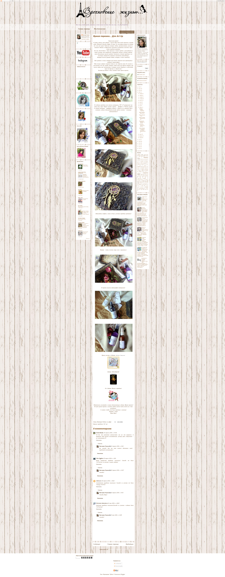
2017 (139, 140)
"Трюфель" (120, 107)
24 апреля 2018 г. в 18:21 (117, 446)
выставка (138, 160)
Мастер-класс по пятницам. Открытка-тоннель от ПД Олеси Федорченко (86, 225)
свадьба (143, 180)
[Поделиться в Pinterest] (122, 422)
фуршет (138, 185)
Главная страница (84, 29)
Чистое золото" (128, 107)
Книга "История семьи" (142, 115)
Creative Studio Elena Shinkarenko (82, 173)
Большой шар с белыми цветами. (85, 165)
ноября (141, 95)
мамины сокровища (144, 169)
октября (141, 97)
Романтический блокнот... (145, 218)
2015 (139, 143)
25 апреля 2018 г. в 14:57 (117, 470)
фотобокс (141, 183)
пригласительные (140, 179)
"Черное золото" (108, 107)
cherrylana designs (81, 218)
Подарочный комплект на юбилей (142, 122)
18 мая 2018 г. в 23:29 (113, 503)
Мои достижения (99, 29)
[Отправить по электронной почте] (117, 422)
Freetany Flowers (81, 222)
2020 (140, 88)
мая (140, 105)
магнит (138, 169)
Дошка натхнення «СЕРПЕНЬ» (86, 191)
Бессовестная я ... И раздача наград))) (144, 259)
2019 (139, 90)
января (141, 137)
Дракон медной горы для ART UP (142, 118)
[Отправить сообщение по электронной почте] (115, 422)
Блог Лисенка (80, 164)
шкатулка (146, 187)
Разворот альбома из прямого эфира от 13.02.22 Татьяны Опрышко (86, 212)
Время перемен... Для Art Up (142, 113)
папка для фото (145, 175)
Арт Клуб (141, 156)
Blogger (122, 574)
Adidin (147, 188)
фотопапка (145, 184)
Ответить (99, 440)
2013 (139, 146)
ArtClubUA (80, 189)
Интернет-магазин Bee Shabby (83, 206)
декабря (141, 93)
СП (147, 180)
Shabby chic (80, 230)
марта (141, 134)
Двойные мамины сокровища (141, 109)
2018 (139, 92)
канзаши (142, 161)
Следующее (96, 544)
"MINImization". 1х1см (144, 197)
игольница (145, 160)
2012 (139, 148)
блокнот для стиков (143, 159)
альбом (138, 155)
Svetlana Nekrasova (81, 181)
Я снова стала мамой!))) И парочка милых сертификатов (145, 249)
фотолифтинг (139, 184)
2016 (139, 141)
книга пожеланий (144, 162)
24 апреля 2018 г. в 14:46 (110, 433)
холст (142, 185)
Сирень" (114, 107)
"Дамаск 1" (114, 108)
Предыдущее (129, 544)
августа (141, 100)
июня (141, 104)
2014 (139, 145)
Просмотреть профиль (85, 39)
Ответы (100, 444)
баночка (138, 157)
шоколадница (141, 188)
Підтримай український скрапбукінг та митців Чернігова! (86, 176)
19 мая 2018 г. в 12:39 (116, 515)
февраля (141, 136)
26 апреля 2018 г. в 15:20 (108, 481)
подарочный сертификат (141, 178)
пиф (145, 177)
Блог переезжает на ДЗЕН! (85, 199)
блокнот (146, 157)
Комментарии (118, 566)
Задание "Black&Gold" (113, 372)
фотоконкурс (145, 183)
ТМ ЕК (146, 182)
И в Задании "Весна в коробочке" (113, 388)
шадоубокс (141, 186)
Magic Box (146, 189)
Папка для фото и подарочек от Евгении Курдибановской (142, 130)
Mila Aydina (99, 458)
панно (142, 174)
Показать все (88, 238)
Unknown (98, 481)
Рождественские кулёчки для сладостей (85, 232)
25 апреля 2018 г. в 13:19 (109, 458)
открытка (145, 173)
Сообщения (118, 563)
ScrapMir (79, 210)
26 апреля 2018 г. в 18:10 (117, 493)
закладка (142, 160)
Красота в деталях (144, 228)
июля (141, 102)
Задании (118, 355)
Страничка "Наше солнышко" (144, 238)
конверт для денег (140, 164)
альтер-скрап (146, 154)
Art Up (105, 424)
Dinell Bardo (99, 433)
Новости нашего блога (82, 219)
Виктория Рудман (104, 446)
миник (139, 170)
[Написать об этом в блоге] (118, 422)
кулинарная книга (144, 167)
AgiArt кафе (80, 197)
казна (138, 161)
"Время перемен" (129, 405)
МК (142, 170)
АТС (146, 156)
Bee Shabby (80, 205)
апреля (141, 107)
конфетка (145, 165)
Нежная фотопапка (144, 208)
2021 (139, 87)
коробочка (100, 424)
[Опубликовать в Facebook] (121, 422)
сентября (141, 98)
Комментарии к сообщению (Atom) (118, 549)
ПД (140, 177)
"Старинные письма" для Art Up (141, 125)
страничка (141, 182)
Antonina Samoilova (102, 503)
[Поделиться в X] (120, 422)
